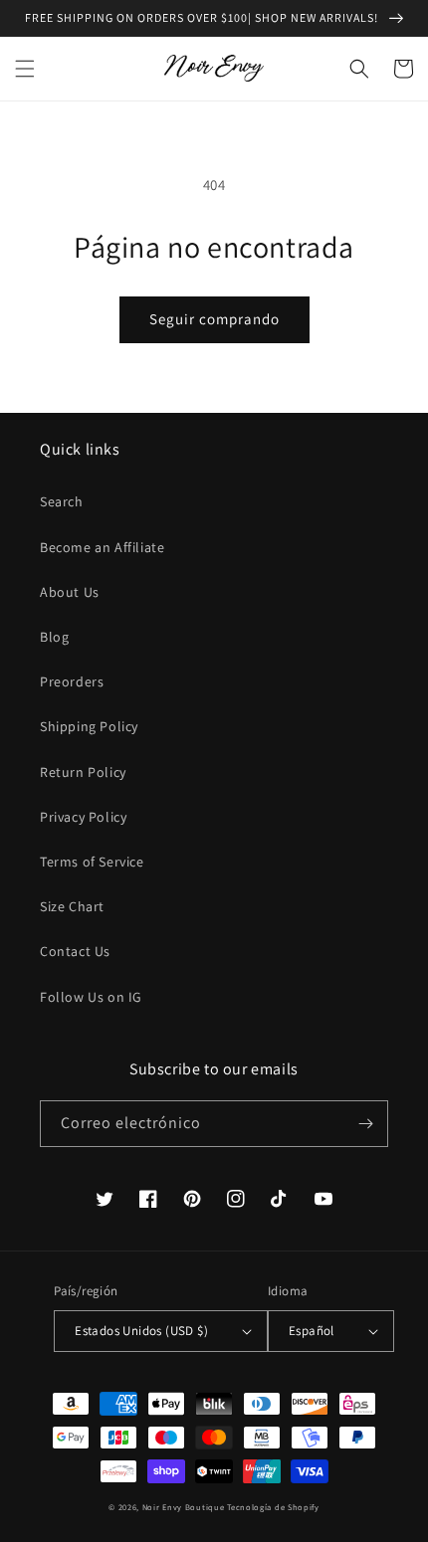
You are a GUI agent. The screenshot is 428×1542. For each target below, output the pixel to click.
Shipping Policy (89, 726)
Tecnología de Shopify (273, 1506)
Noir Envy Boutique (183, 1506)
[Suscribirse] (365, 1123)
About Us (70, 592)
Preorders (72, 681)
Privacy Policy (83, 817)
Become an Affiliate (102, 547)
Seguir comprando (214, 318)
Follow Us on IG (91, 997)
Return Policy (83, 772)
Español (311, 1330)
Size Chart (72, 906)
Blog (54, 637)
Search (62, 501)
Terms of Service (92, 861)
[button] (25, 69)
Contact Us (75, 951)
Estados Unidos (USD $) (141, 1330)
